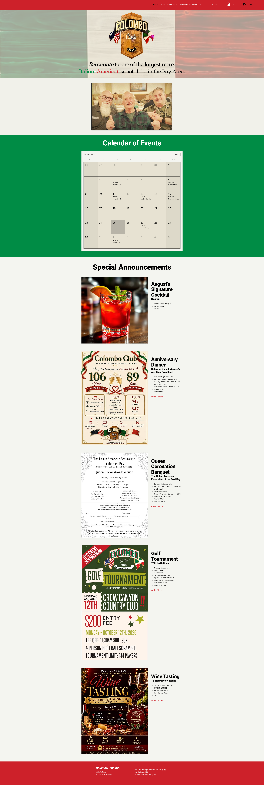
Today (176, 154)
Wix (155, 775)
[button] (188, 4)
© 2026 (138, 770)
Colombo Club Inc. (108, 768)
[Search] (234, 4)
